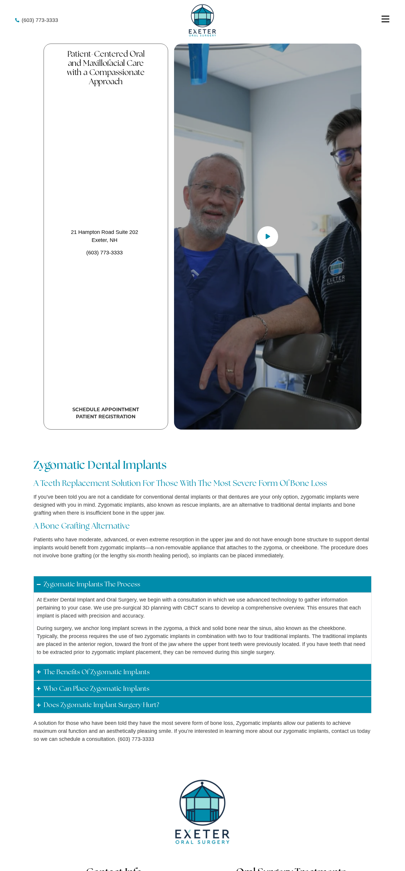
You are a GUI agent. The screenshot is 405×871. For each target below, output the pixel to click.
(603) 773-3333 (104, 253)
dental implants (313, 505)
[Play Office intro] (267, 236)
